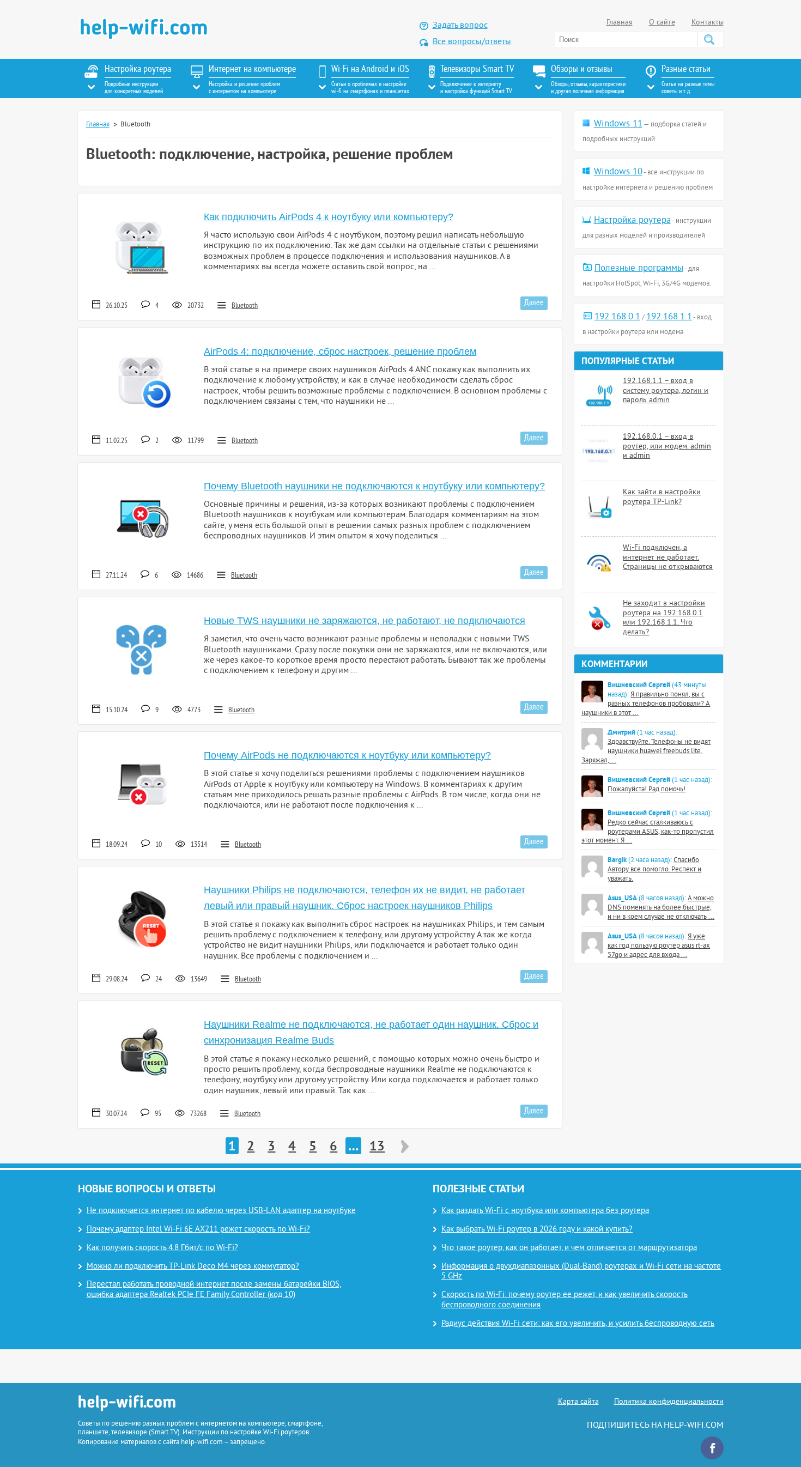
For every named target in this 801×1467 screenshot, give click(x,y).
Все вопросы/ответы (472, 42)
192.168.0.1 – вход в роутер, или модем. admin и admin (667, 446)
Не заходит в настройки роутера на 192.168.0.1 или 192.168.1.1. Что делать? (664, 618)
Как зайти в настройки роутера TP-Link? (662, 497)
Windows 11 (618, 124)
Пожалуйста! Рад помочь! (646, 789)
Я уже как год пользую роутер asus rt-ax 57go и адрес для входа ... (659, 946)
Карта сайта (578, 1402)
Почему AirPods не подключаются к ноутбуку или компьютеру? (347, 755)
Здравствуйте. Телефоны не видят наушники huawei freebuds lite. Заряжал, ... (646, 751)
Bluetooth (245, 306)
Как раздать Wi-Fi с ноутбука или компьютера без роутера (545, 1211)
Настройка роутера (632, 221)
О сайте (662, 22)
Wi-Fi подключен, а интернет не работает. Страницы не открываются (668, 557)
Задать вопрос (460, 25)
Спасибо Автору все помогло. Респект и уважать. (654, 869)
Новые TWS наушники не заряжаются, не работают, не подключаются (364, 620)
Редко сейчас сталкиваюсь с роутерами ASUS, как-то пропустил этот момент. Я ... (647, 832)
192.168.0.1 (617, 317)
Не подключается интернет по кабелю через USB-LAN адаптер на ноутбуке (221, 1211)
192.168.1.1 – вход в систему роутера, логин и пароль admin (665, 391)
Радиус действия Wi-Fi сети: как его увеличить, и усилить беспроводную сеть (577, 1324)
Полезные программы (638, 269)
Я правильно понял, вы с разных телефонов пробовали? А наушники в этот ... (645, 704)
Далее (534, 303)
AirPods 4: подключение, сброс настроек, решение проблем (340, 351)
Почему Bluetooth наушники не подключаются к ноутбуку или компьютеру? (374, 486)
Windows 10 (618, 172)
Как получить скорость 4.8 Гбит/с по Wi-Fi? (162, 1248)
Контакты (707, 22)
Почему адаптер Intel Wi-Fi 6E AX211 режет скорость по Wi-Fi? (198, 1229)
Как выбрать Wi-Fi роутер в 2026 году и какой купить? (537, 1229)
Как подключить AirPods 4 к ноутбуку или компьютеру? (328, 216)
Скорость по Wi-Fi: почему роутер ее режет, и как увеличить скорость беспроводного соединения (564, 1300)
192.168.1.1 (669, 317)
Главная (619, 22)
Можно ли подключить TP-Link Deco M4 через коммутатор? (193, 1267)
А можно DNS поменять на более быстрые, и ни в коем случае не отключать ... (661, 908)
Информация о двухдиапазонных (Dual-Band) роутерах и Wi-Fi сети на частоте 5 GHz (581, 1272)
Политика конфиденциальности (669, 1402)
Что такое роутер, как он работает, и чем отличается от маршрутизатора (569, 1248)
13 (377, 1145)
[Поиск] (708, 39)
